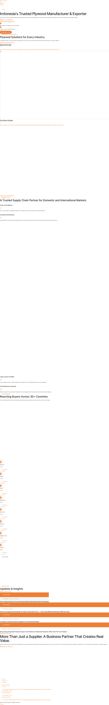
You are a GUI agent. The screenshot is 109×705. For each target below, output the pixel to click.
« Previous (5, 469)
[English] (1, 29)
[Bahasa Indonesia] (5, 29)
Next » (4, 471)
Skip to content (3, 0)
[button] (6, 32)
